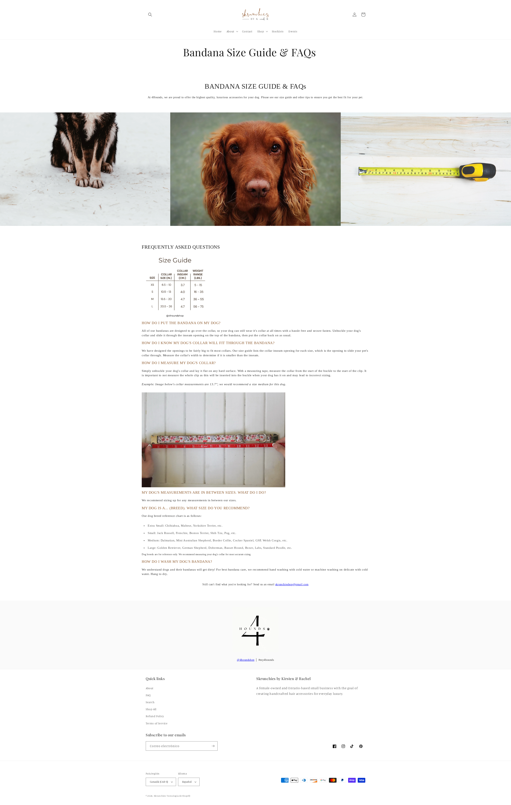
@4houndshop (246, 659)
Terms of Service (157, 723)
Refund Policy (155, 716)
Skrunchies (160, 795)
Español (187, 781)
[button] (150, 14)
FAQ (148, 695)
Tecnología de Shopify (178, 795)
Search (150, 702)
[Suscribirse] (213, 746)
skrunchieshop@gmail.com (292, 584)
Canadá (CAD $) (159, 781)
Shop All (151, 709)
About (149, 688)
